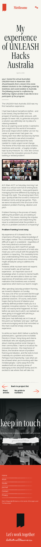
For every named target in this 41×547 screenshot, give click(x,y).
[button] (36, 7)
